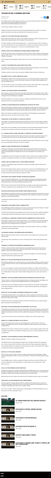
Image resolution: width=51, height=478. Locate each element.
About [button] (2, 473)
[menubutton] (49, 2)
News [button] (2, 476)
